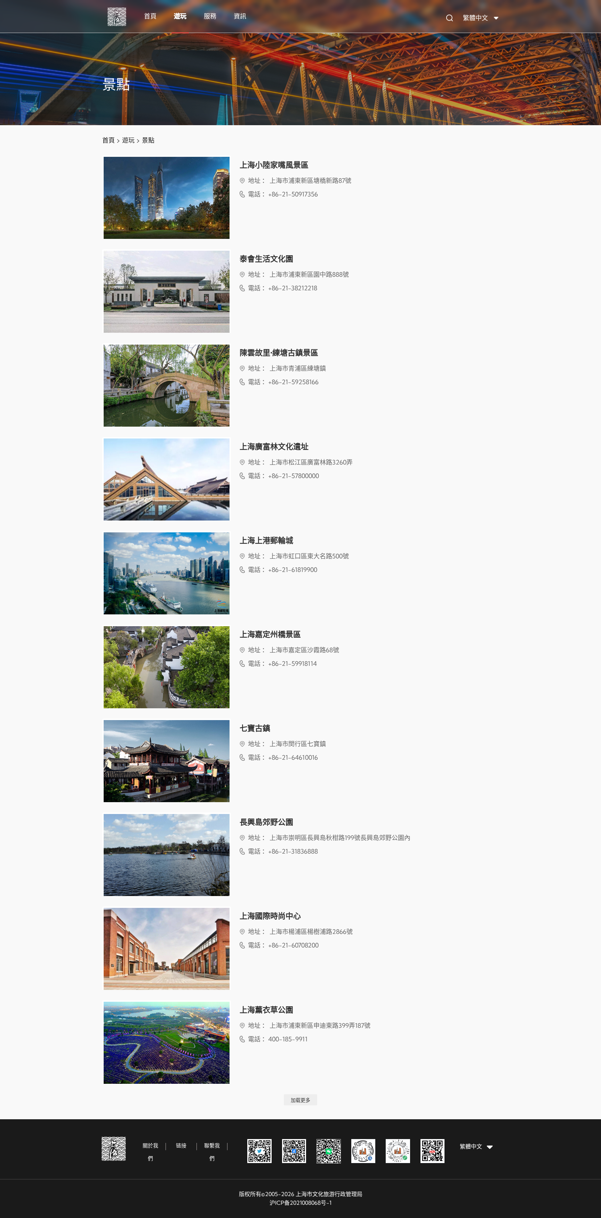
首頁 (150, 16)
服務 (210, 16)
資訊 (240, 16)
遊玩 (180, 16)
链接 (181, 1145)
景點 (148, 140)
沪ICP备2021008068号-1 (300, 1202)
